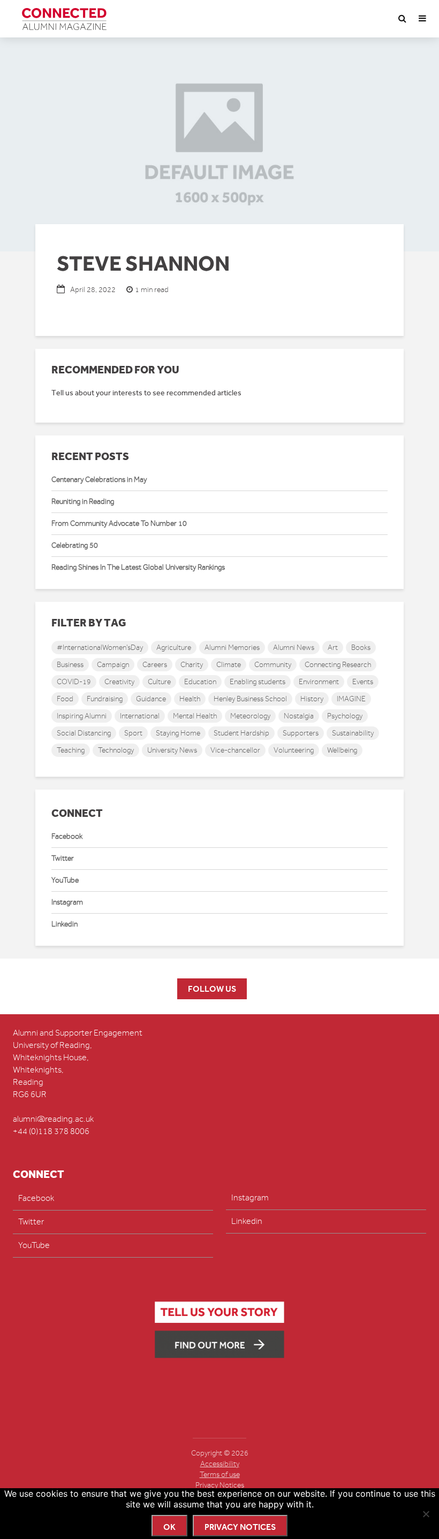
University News (172, 750)
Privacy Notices (219, 1485)
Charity (191, 664)
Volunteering (294, 750)
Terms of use (220, 1474)
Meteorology (250, 716)
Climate (228, 664)
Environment (319, 681)
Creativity (119, 681)
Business (70, 664)
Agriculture (173, 647)
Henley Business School (250, 698)
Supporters (301, 733)
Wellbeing (342, 750)
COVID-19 (74, 681)
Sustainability (353, 733)
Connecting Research (338, 664)
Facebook (66, 836)
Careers (154, 664)
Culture (159, 681)
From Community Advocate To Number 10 (119, 523)
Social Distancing (84, 733)
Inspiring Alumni (82, 716)
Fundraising (105, 698)
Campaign (113, 664)
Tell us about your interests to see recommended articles (146, 392)
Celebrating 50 (74, 545)
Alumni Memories (232, 647)
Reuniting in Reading (82, 501)
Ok (169, 1527)
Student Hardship (241, 733)
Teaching (71, 750)
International (140, 716)
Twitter (62, 858)
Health (189, 698)
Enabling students (257, 681)
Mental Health (195, 716)
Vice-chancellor (235, 750)
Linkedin (64, 924)
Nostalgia (299, 716)
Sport (133, 733)
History (311, 698)
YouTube (65, 880)
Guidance (151, 698)
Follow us (212, 989)
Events (362, 681)
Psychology (344, 716)
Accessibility (219, 1463)
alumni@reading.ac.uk (53, 1119)
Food (65, 698)
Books (360, 647)
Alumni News (293, 647)
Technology (116, 750)
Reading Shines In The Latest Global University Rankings (138, 567)
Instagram (67, 902)
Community (272, 664)
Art (333, 647)
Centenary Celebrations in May (99, 479)
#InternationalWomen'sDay (100, 647)
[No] (425, 1514)
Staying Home (178, 733)
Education (200, 681)
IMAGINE (351, 698)
